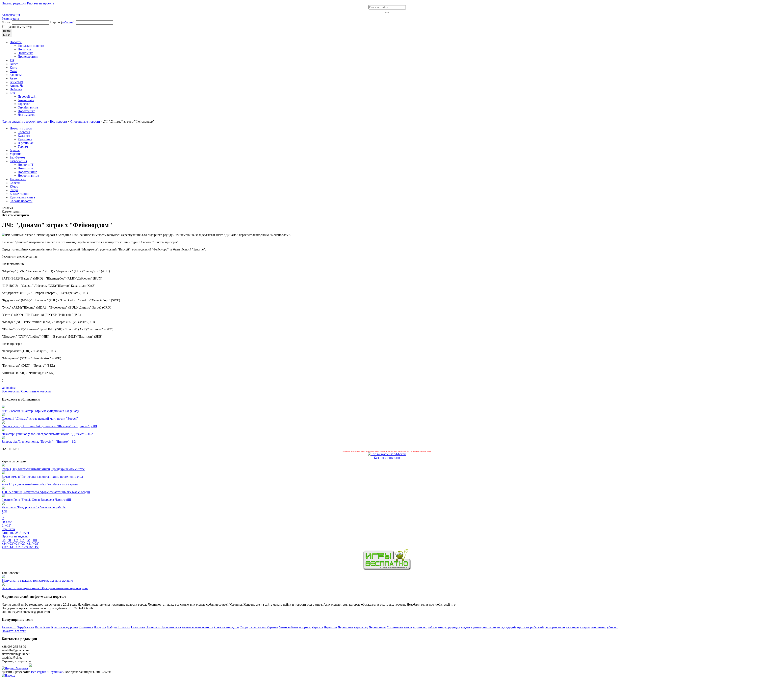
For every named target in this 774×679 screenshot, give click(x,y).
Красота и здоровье (64, 627)
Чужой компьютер (19, 26)
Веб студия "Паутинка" (47, 672)
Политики (153, 627)
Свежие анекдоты (226, 627)
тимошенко (598, 627)
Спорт (244, 627)
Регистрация (10, 18)
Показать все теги (14, 631)
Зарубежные (25, 627)
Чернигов (330, 627)
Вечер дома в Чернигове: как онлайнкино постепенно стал (42, 476)
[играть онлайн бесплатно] (387, 569)
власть (408, 627)
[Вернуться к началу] (8, 675)
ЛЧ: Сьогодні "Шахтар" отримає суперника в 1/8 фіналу (40, 411)
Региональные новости (197, 627)
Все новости (10, 391)
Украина (272, 627)
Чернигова (345, 627)
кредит (465, 627)
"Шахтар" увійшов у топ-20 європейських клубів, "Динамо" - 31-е (47, 434)
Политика (138, 627)
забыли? (67, 22)
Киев (46, 627)
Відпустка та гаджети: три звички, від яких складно (37, 580)
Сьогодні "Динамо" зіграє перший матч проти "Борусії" (40, 418)
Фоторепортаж (300, 627)
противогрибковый (530, 627)
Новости (124, 627)
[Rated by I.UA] (37, 668)
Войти (6, 30)
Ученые (284, 627)
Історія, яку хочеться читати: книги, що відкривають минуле (43, 469)
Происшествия (170, 627)
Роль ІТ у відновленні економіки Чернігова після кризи (40, 484)
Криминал (86, 627)
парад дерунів (506, 627)
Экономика (395, 627)
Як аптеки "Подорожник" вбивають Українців (34, 507)
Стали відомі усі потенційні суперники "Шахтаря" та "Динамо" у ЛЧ (49, 426)
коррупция (452, 627)
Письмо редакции (14, 3)
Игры (39, 627)
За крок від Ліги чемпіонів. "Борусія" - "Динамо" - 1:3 (39, 441)
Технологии (257, 627)
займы (432, 627)
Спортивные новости (36, 391)
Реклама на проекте (40, 3)
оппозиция (489, 627)
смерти (585, 627)
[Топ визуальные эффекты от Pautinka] (387, 454)
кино (441, 627)
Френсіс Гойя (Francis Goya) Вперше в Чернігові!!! (36, 499)
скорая (574, 627)
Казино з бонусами (387, 457)
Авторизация (11, 15)
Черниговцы (377, 627)
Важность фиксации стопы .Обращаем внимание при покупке (45, 588)
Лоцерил (100, 627)
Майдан (112, 627)
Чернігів (317, 627)
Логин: (6, 22)
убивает (612, 627)
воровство (420, 627)
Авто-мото (9, 627)
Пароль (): (62, 22)
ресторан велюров (557, 627)
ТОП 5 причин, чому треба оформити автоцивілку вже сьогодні (46, 492)
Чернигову (361, 627)
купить (476, 627)
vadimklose (9, 387)
